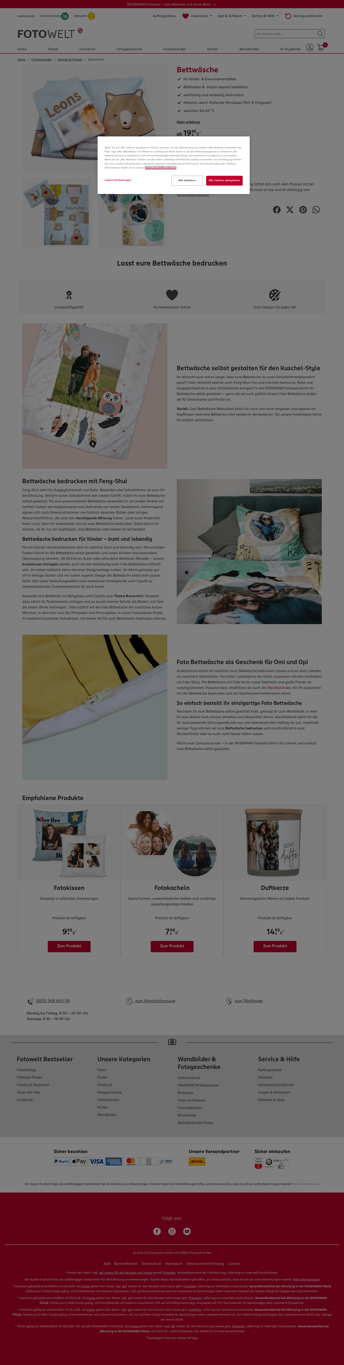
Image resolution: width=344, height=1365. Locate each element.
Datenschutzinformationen (161, 168)
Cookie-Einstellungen (118, 180)
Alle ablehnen (187, 180)
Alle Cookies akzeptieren (224, 180)
